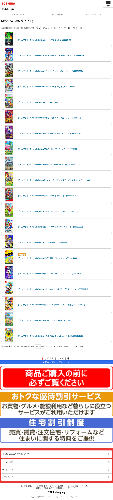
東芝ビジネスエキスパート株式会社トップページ (55, 488)
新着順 (10, 28)
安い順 (16, 28)
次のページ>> (62, 28)
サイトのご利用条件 (57, 486)
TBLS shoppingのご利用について (15, 454)
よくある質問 (7, 462)
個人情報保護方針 (27, 486)
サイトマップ (7, 470)
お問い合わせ (7, 477)
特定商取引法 (42, 486)
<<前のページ (46, 28)
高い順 (23, 28)
